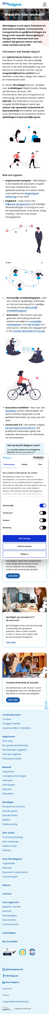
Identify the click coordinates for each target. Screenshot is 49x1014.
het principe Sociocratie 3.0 (20, 427)
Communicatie (10, 924)
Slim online (8, 832)
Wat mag (7, 740)
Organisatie (8, 863)
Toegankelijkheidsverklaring (15, 1001)
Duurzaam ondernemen (15, 872)
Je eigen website (11, 723)
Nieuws (6, 885)
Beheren (6, 767)
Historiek (6, 867)
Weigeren (24, 554)
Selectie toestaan (24, 546)
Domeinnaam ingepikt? (14, 749)
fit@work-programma (17, 204)
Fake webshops (10, 841)
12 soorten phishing (12, 837)
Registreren (8, 736)
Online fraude (9, 845)
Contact (7, 893)
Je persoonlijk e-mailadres (16, 727)
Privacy (5, 995)
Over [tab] (40, 464)
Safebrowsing (9, 824)
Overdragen (8, 784)
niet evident (33, 324)
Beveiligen (8, 802)
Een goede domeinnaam (15, 745)
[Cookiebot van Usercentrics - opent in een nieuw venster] (35, 457)
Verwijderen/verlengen (14, 775)
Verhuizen (7, 780)
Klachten (7, 789)
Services (6, 911)
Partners (6, 850)
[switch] (42, 513)
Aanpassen (8, 771)
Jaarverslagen (10, 876)
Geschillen (7, 793)
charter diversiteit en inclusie (29, 331)
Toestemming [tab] (8, 464)
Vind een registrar (11, 754)
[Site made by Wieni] (7, 1008)
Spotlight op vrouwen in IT (20, 617)
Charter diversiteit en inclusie (22, 682)
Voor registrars (10, 902)
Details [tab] (24, 464)
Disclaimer (7, 988)
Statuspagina (9, 915)
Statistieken (9, 932)
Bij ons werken (10, 941)
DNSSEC (6, 819)
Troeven (6, 719)
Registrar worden (11, 906)
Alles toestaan (24, 538)
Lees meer (13, 575)
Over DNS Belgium (12, 858)
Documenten (9, 919)
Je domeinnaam (11, 714)
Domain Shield (9, 815)
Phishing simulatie (11, 758)
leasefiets (10, 410)
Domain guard (10, 810)
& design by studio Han (22, 1009)
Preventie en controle (13, 806)
